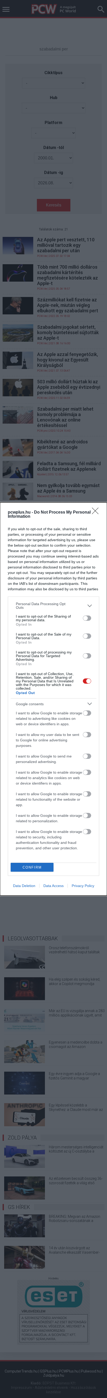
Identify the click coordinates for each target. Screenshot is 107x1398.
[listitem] (53, 605)
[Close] (97, 512)
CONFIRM (32, 867)
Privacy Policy (83, 886)
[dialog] (53, 699)
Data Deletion (24, 886)
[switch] (87, 618)
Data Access (53, 886)
